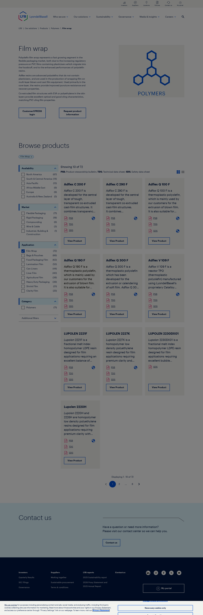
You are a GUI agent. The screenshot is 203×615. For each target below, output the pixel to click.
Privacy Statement (101, 610)
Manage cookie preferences (155, 601)
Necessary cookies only (155, 608)
